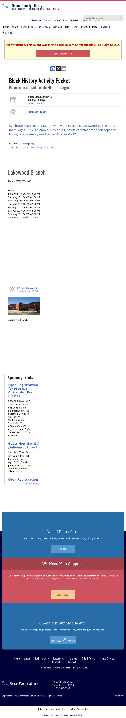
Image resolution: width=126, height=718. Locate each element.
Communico (82, 709)
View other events (63, 53)
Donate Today (63, 594)
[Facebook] (4, 15)
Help (65, 20)
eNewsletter (36, 20)
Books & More (28, 27)
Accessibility (69, 709)
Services (57, 27)
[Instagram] (8, 15)
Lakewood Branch (37, 112)
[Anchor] (27, 15)
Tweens (24, 143)
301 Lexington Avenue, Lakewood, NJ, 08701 (28, 289)
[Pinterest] (18, 15)
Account (47, 20)
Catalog (57, 20)
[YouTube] (22, 15)
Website (89, 20)
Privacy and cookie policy (50, 709)
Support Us (106, 27)
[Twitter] (13, 15)
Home (6, 27)
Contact (7, 32)
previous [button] (13, 217)
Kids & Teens (72, 27)
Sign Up (63, 548)
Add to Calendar (36, 103)
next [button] (36, 217)
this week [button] (23, 217)
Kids (31, 143)
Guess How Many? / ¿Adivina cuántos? (23, 445)
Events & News (89, 27)
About (15, 27)
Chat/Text (74, 20)
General (24, 147)
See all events (33, 483)
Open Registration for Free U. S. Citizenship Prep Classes (23, 390)
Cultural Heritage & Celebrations (43, 147)
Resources (44, 27)
